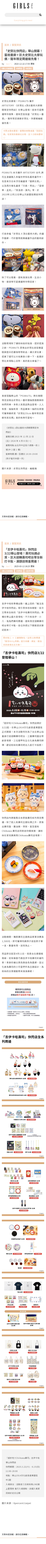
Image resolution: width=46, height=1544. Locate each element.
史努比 (29, 68)
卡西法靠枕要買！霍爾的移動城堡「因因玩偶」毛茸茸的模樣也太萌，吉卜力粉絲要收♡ (23, 134)
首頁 (6, 45)
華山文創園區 (8, 68)
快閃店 (19, 68)
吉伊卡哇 (30, 571)
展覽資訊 (16, 45)
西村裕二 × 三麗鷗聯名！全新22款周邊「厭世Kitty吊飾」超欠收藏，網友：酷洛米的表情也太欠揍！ (22, 641)
